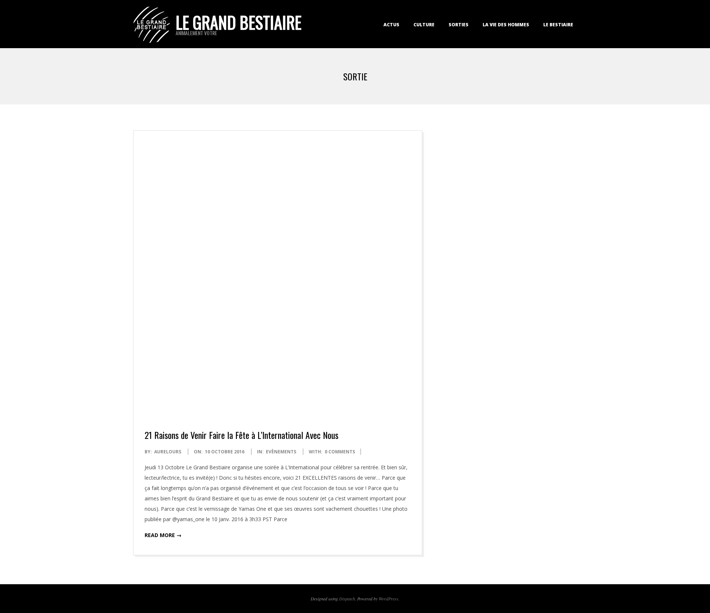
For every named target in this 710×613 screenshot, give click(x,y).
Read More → (163, 535)
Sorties (459, 24)
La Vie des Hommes (506, 24)
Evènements (281, 452)
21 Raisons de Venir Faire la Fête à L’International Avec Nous (241, 435)
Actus (391, 24)
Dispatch (347, 599)
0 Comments (340, 452)
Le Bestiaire (558, 24)
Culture (424, 24)
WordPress (388, 599)
